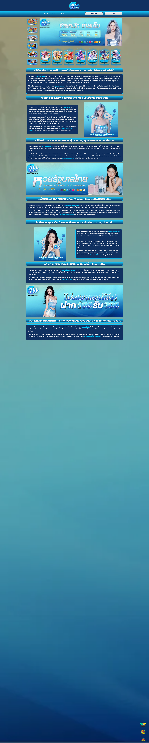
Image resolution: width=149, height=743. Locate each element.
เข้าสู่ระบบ (55, 14)
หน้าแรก (37, 14)
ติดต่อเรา (63, 14)
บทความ (72, 14)
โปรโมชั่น (45, 14)
